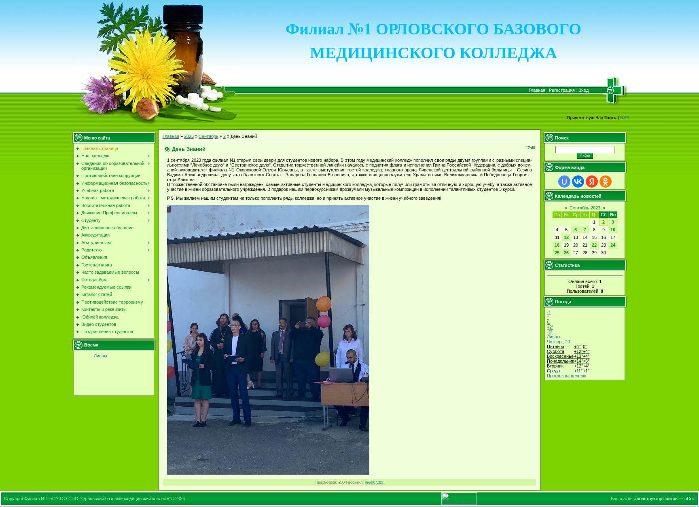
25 (557, 252)
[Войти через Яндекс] (592, 181)
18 (557, 245)
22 (594, 245)
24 (612, 245)
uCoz (689, 498)
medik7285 (374, 482)
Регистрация (562, 90)
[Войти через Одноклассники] (605, 181)
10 (612, 229)
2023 (189, 136)
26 (566, 252)
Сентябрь (208, 136)
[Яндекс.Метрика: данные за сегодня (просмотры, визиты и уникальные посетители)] (459, 498)
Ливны (100, 355)
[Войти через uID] (564, 181)
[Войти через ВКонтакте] (578, 181)
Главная (537, 90)
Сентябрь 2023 (585, 207)
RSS (624, 117)
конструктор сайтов (657, 498)
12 (566, 237)
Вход (583, 90)
